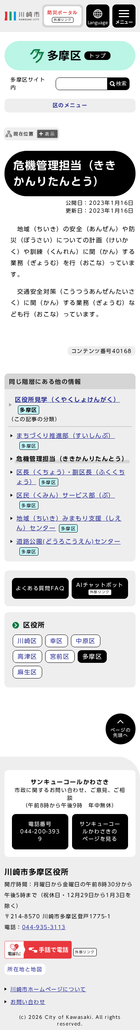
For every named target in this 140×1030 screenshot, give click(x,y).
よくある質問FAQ (40, 588)
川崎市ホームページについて (48, 989)
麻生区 (27, 672)
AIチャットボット (100, 587)
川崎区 (27, 641)
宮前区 (60, 656)
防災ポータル (62, 15)
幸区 (56, 641)
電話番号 (40, 831)
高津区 (27, 656)
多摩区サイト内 (28, 83)
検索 (121, 83)
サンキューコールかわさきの (100, 831)
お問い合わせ (28, 1002)
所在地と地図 (25, 969)
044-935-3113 (44, 927)
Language (98, 22)
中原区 (86, 641)
